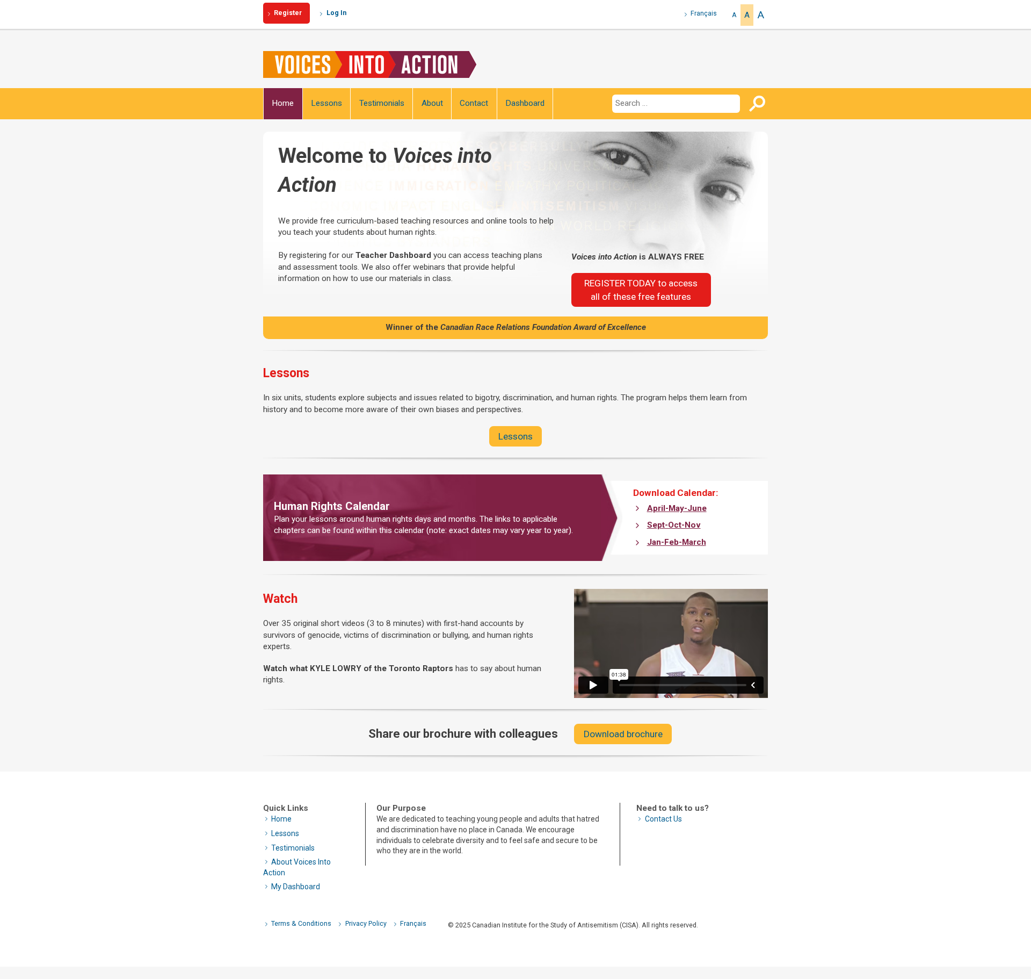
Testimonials (381, 103)
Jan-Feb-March (676, 542)
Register (288, 13)
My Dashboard (295, 886)
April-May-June (677, 508)
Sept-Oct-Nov (674, 525)
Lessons (326, 103)
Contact (474, 103)
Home (283, 103)
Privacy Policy (366, 923)
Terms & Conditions (301, 923)
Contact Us (663, 819)
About (432, 103)
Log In (336, 13)
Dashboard (524, 103)
